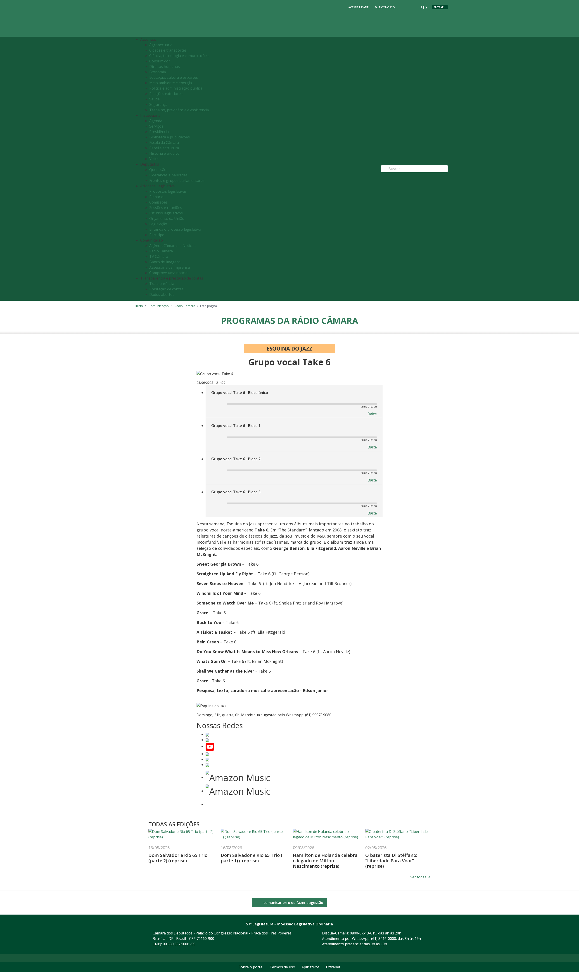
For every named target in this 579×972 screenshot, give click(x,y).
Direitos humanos (164, 66)
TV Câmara (158, 256)
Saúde (154, 99)
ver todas (421, 877)
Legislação (158, 223)
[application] (294, 404)
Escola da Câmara (164, 142)
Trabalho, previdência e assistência (179, 109)
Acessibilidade (358, 7)
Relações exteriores (166, 93)
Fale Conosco (385, 7)
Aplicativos (310, 967)
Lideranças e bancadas (168, 175)
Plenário (156, 196)
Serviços (156, 126)
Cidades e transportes (168, 50)
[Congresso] (404, 7)
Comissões (158, 202)
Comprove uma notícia (168, 272)
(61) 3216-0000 (383, 938)
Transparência (161, 283)
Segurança (158, 104)
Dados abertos (161, 294)
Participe (156, 234)
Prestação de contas (166, 289)
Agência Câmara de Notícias (172, 245)
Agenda (155, 120)
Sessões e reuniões (165, 207)
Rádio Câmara (161, 251)
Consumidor (159, 61)
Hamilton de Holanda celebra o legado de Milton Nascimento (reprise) (325, 860)
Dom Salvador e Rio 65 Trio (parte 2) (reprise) (177, 858)
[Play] (217, 404)
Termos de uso (282, 967)
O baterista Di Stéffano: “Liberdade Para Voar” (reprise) (391, 860)
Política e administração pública (175, 88)
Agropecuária (160, 44)
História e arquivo (164, 153)
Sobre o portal (251, 967)
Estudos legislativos (166, 213)
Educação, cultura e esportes (173, 77)
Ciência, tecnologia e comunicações (179, 55)
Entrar (439, 7)
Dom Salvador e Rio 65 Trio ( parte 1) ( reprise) (251, 858)
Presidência (159, 131)
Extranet (333, 967)
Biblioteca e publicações (169, 137)
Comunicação (159, 306)
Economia (157, 71)
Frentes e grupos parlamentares (176, 180)
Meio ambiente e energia (170, 82)
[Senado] (412, 7)
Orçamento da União (166, 218)
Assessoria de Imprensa (169, 267)
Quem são (157, 169)
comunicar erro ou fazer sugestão (293, 902)
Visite (154, 158)
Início (139, 306)
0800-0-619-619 (363, 933)
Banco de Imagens (164, 261)
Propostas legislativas (168, 191)
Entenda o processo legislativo (175, 229)
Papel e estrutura (164, 147)
